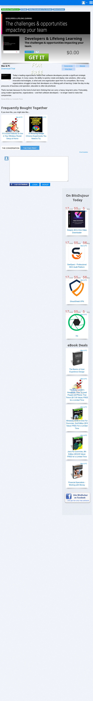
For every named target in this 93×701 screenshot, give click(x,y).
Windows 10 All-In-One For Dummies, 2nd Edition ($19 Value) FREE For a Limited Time (77, 424)
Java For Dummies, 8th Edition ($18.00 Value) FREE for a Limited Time (77, 454)
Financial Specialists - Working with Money (76, 483)
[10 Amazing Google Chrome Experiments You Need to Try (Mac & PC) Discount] (36, 124)
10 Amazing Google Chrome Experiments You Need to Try (36, 136)
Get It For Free (37, 57)
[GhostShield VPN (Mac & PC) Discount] (77, 287)
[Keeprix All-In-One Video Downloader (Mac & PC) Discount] (77, 218)
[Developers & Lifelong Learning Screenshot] (6, 77)
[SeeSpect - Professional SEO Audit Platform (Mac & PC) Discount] (77, 252)
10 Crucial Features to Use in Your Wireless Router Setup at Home (12, 136)
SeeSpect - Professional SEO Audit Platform (76, 265)
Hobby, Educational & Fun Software (40, 9)
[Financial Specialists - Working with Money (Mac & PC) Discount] (77, 470)
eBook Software (59, 9)
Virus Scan (68, 69)
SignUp (45, 184)
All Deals (24, 9)
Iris (77, 335)
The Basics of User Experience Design (77, 370)
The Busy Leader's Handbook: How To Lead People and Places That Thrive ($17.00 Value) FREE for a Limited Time (77, 394)
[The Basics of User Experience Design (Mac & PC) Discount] (77, 357)
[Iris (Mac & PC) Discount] (77, 321)
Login (34, 184)
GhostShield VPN (77, 301)
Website (82, 66)
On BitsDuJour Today (77, 197)
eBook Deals (78, 345)
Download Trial (8, 68)
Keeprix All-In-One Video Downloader (77, 231)
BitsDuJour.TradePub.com (10, 9)
